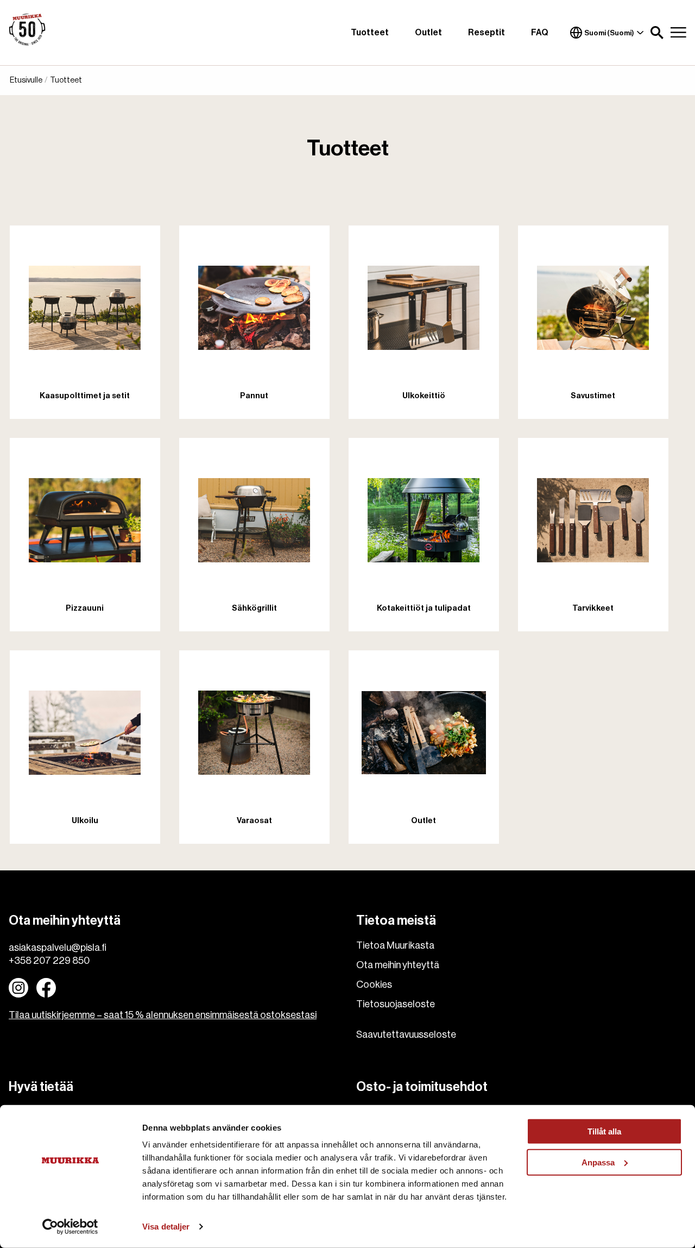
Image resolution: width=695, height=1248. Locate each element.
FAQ (539, 32)
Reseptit (486, 32)
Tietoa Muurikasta (395, 945)
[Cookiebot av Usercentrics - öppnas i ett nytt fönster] (70, 1227)
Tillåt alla (604, 1131)
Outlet (428, 32)
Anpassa (598, 1162)
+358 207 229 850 (49, 960)
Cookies (374, 984)
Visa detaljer (165, 1226)
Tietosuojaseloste (395, 1004)
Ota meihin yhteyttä (397, 965)
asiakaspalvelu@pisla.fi (57, 947)
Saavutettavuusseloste (406, 1034)
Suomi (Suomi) (609, 32)
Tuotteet (370, 32)
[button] (657, 32)
